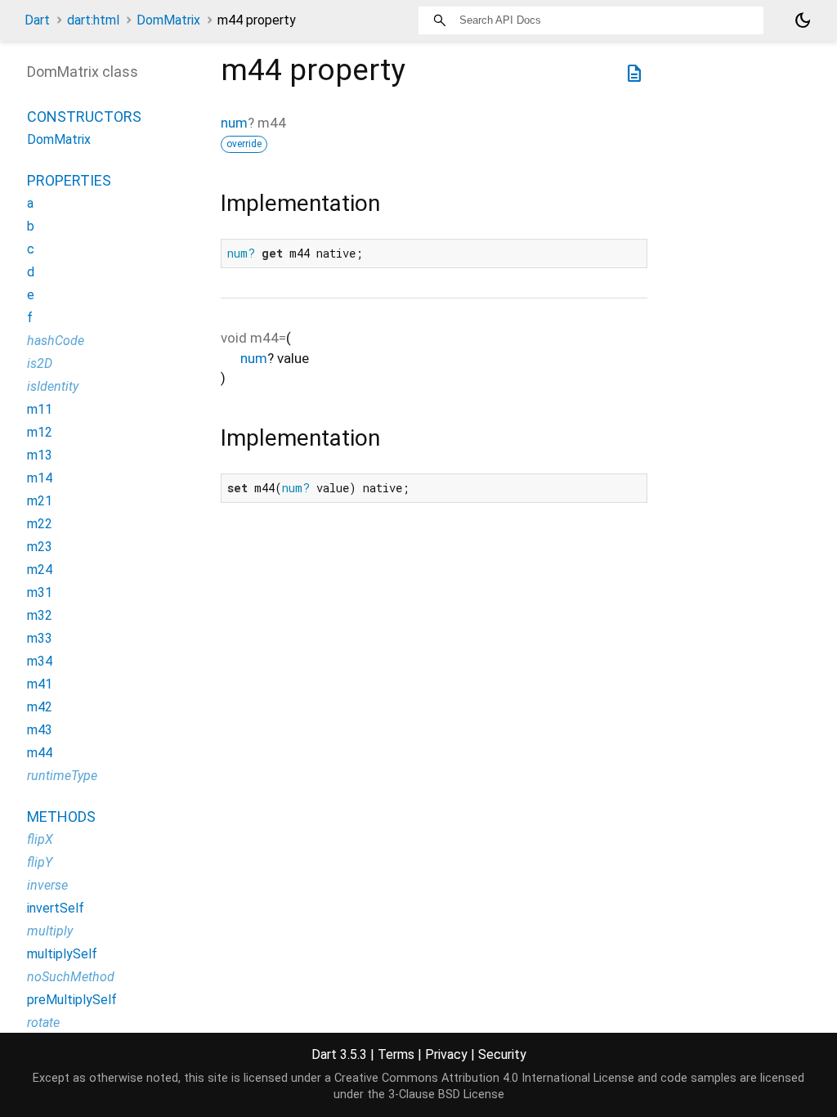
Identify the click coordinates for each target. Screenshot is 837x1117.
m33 (39, 638)
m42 (39, 707)
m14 (39, 478)
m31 (39, 592)
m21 (39, 501)
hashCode (55, 340)
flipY (39, 862)
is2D (39, 363)
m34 (39, 661)
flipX (40, 839)
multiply (50, 931)
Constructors (84, 116)
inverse (47, 885)
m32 (39, 615)
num (234, 122)
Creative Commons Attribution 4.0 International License (484, 1078)
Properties (69, 180)
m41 (39, 684)
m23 (39, 546)
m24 (39, 569)
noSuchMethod (70, 977)
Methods (61, 816)
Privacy (446, 1054)
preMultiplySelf (72, 999)
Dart (37, 20)
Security (502, 1054)
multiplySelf (62, 954)
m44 (39, 752)
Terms (396, 1054)
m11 (39, 409)
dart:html (93, 20)
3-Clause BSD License (446, 1094)
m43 (39, 730)
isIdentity (52, 386)
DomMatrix (168, 20)
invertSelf (55, 908)
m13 (39, 455)
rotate (43, 1022)
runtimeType (62, 775)
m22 (39, 524)
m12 (39, 432)
